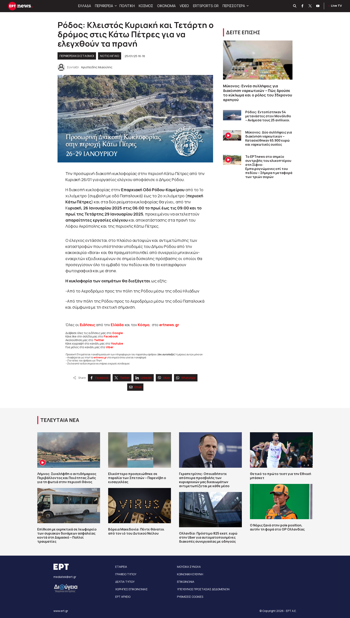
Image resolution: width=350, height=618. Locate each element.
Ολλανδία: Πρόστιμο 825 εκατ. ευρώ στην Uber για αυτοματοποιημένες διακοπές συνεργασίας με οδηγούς (208, 537)
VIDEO (184, 5)
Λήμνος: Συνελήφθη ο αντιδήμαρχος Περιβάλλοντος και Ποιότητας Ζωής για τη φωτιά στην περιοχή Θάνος (66, 478)
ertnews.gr (100, 357)
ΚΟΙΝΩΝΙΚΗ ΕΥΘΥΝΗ (190, 574)
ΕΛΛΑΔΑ (84, 5)
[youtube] (318, 6)
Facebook (111, 336)
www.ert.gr (60, 611)
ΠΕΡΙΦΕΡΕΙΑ (104, 5)
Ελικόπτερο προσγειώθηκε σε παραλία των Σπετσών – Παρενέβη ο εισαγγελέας (137, 478)
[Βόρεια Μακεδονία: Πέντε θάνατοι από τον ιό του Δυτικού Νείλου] (139, 505)
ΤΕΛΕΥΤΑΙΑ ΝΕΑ (59, 420)
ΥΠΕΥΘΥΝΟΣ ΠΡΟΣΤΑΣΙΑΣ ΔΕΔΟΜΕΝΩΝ (203, 589)
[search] (295, 6)
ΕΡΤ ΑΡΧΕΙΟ (122, 597)
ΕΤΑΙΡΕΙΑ (121, 567)
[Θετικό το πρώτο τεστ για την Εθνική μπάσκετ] (281, 450)
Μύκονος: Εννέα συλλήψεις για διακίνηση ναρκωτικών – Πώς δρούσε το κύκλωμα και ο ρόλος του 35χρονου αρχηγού (257, 92)
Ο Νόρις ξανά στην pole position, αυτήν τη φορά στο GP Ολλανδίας (277, 527)
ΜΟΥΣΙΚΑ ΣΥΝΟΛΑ (189, 567)
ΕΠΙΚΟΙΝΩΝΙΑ (185, 582)
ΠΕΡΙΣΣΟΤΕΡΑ (234, 5)
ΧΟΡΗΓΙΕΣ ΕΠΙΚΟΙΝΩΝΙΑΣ (131, 589)
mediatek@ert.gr (64, 577)
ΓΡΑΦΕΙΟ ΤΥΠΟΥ (125, 574)
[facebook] (302, 6)
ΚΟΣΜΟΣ (146, 5)
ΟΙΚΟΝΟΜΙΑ (166, 5)
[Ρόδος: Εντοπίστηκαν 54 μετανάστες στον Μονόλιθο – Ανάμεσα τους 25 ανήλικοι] (232, 115)
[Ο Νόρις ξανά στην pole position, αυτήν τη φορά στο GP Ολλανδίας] (281, 501)
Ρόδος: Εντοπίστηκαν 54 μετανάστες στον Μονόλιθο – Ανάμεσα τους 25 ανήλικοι (268, 116)
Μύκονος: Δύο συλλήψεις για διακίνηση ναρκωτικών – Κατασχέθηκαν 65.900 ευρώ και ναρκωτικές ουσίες (268, 138)
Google (117, 333)
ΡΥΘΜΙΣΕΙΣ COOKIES (190, 597)
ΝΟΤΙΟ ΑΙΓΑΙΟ (109, 56)
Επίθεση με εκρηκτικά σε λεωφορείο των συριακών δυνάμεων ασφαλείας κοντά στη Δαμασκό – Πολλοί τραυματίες (67, 535)
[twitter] (310, 6)
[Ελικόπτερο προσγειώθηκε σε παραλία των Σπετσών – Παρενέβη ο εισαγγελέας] (139, 450)
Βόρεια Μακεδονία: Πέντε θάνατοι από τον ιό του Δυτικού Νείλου (136, 531)
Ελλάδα (117, 324)
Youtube (117, 343)
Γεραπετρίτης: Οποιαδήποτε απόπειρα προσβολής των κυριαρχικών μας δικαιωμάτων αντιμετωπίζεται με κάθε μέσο (204, 480)
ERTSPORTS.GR (206, 5)
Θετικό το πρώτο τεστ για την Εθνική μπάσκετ (280, 476)
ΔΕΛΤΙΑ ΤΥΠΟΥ (124, 582)
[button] (115, 6)
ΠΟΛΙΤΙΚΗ (127, 5)
